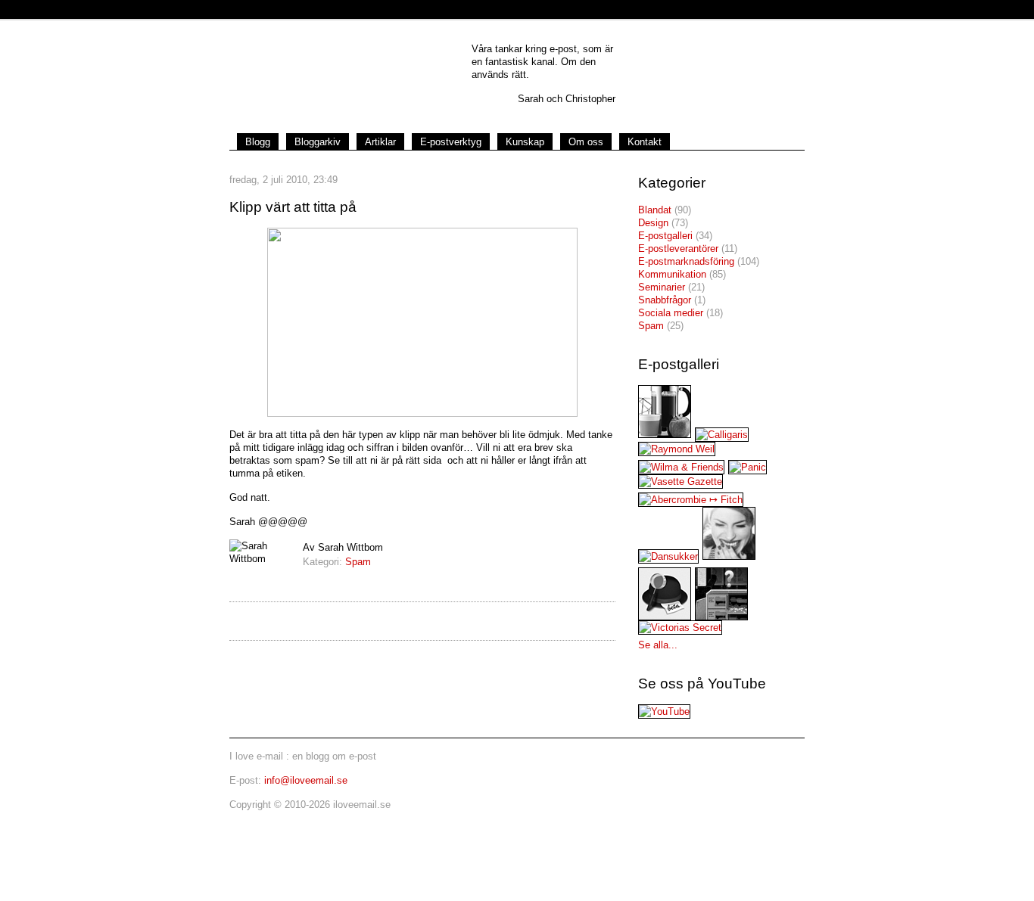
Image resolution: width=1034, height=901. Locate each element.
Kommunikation (672, 274)
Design (653, 222)
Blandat (654, 210)
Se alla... (657, 645)
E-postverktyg (450, 142)
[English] (758, 134)
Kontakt (645, 142)
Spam (358, 561)
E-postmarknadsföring (686, 261)
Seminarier (661, 287)
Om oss (585, 142)
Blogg (257, 142)
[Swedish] (786, 134)
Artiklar (380, 142)
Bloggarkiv (317, 142)
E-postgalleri (665, 235)
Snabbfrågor (664, 300)
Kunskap (525, 142)
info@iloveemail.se (305, 780)
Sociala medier (670, 312)
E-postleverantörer (678, 248)
